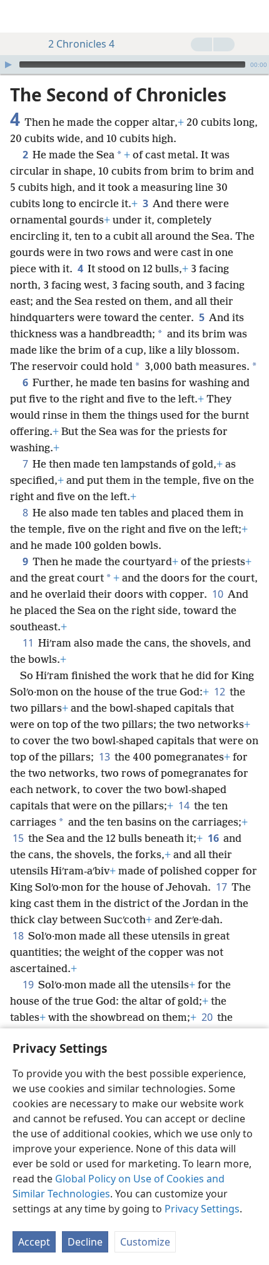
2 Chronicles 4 (81, 44)
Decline (85, 1242)
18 (19, 936)
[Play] (8, 64)
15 (19, 838)
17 (222, 887)
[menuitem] (19, 16)
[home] (19, 16)
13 (105, 757)
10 (218, 594)
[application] (134, 64)
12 (220, 692)
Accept (34, 1242)
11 (29, 643)
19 (29, 984)
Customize (145, 1242)
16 (214, 838)
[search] (253, 16)
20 (208, 1017)
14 (184, 805)
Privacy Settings (202, 1209)
